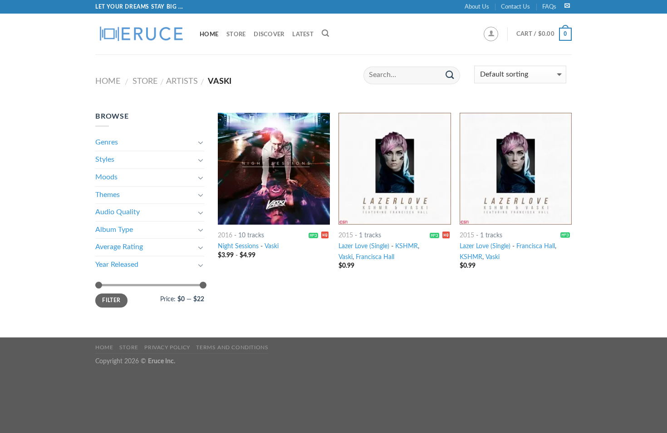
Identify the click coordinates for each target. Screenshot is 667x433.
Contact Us (515, 7)
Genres (106, 142)
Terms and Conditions (232, 347)
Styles (104, 159)
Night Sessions (238, 246)
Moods (106, 177)
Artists (182, 81)
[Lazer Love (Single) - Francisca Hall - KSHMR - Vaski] (516, 169)
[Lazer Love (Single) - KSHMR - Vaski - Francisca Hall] (394, 169)
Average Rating (119, 246)
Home (209, 34)
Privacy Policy (167, 347)
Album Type (114, 229)
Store (235, 34)
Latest (303, 34)
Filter (111, 300)
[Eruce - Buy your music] (140, 34)
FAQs (549, 7)
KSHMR (406, 246)
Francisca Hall (375, 257)
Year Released (116, 264)
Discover (269, 34)
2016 (225, 235)
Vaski (272, 246)
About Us (477, 7)
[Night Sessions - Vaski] (274, 169)
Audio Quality (117, 212)
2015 (345, 235)
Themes (107, 194)
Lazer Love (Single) (363, 246)
